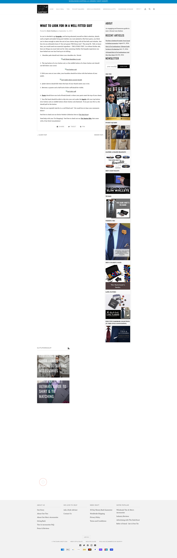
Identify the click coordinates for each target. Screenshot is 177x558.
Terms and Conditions (98, 521)
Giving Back (41, 521)
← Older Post (42, 135)
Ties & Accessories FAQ (45, 525)
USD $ (138, 9)
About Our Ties (42, 513)
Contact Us (68, 513)
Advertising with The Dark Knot (128, 520)
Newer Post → (99, 135)
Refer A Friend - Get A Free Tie (127, 523)
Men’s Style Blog (76, 541)
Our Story (40, 510)
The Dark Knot (83, 115)
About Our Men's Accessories (47, 517)
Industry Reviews (122, 516)
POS (100, 541)
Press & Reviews (43, 528)
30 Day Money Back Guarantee (101, 510)
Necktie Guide (91, 541)
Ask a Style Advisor (70, 510)
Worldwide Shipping (97, 513)
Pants (44, 95)
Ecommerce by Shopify (114, 541)
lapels (84, 99)
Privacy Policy (95, 517)
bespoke (59, 36)
